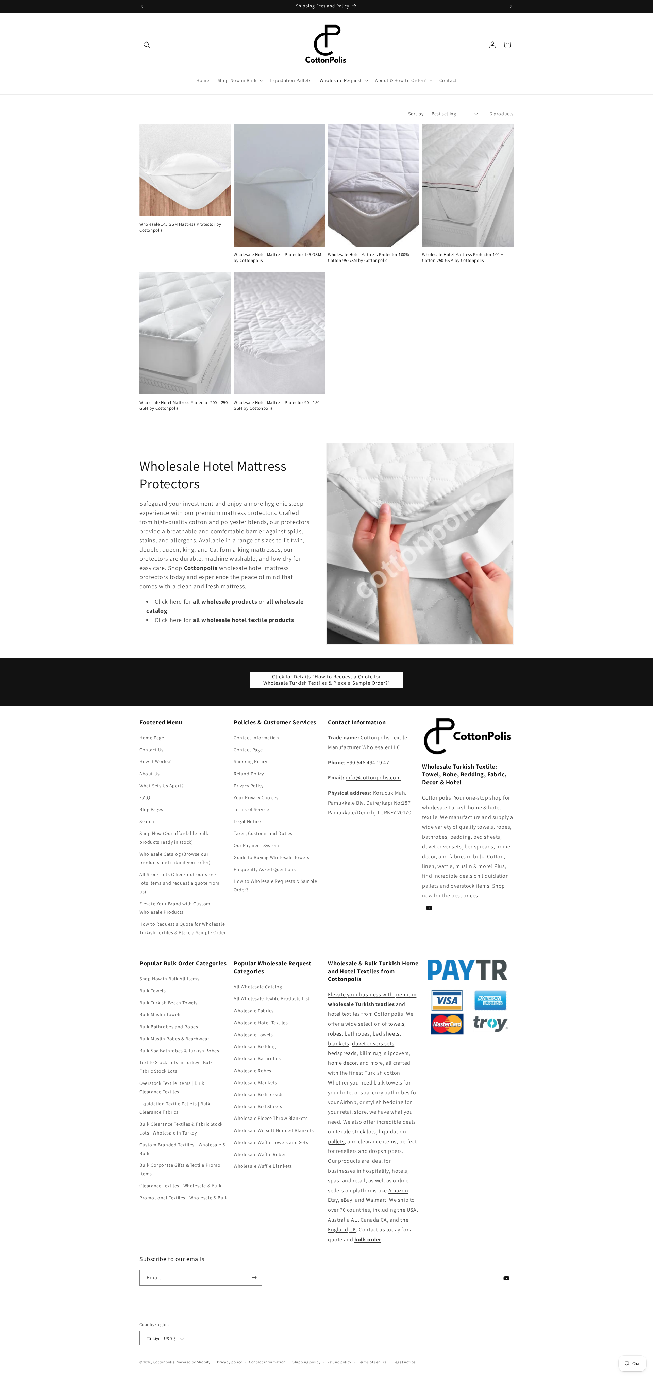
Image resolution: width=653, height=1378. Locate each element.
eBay (346, 1200)
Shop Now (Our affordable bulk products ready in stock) (173, 837)
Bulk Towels (152, 991)
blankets (338, 1043)
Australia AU (343, 1219)
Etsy (333, 1200)
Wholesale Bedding (255, 1047)
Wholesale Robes (252, 1071)
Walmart (376, 1200)
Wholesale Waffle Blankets (263, 1166)
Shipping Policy (250, 762)
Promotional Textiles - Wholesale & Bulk (183, 1198)
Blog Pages (151, 809)
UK (352, 1229)
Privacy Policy (248, 786)
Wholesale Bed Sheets (258, 1106)
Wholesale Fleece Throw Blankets (271, 1118)
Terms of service (372, 1362)
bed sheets (386, 1033)
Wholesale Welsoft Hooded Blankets (274, 1130)
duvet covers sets (373, 1043)
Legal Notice (247, 822)
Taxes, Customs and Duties (263, 833)
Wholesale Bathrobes (257, 1059)
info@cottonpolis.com (373, 778)
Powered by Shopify (193, 1362)
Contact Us (151, 749)
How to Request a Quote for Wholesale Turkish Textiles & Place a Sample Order (182, 928)
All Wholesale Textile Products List (272, 999)
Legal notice (404, 1362)
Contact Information (256, 738)
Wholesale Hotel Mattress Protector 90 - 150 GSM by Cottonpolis (277, 405)
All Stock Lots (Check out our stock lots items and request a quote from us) (179, 883)
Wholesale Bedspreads (259, 1094)
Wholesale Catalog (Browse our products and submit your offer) (175, 858)
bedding (393, 1102)
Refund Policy (249, 774)
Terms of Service (251, 809)
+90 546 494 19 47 (368, 762)
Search (146, 822)
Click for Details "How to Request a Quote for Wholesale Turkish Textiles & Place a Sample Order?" (326, 679)
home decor (342, 1063)
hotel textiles (344, 1014)
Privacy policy (229, 1362)
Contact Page (248, 749)
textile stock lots (356, 1131)
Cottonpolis (164, 1362)
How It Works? (155, 762)
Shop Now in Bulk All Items (169, 979)
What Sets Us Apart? (161, 786)
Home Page (151, 738)
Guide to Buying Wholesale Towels (271, 857)
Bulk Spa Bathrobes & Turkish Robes (179, 1050)
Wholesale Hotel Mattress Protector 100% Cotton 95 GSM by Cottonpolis (368, 257)
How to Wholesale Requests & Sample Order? (275, 885)
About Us (149, 774)
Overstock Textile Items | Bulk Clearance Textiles (171, 1087)
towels (396, 1023)
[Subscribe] (254, 1277)
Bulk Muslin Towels (160, 1015)
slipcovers (396, 1053)
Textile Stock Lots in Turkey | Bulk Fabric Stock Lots (176, 1067)
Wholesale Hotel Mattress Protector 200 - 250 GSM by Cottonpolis (183, 405)
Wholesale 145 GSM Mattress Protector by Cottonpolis (180, 227)
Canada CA (374, 1219)
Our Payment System (256, 845)
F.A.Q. (145, 797)
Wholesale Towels (253, 1034)
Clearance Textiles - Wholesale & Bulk (180, 1186)
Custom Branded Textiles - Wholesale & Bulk (182, 1149)
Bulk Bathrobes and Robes (168, 1027)
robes (335, 1033)
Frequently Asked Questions (265, 869)
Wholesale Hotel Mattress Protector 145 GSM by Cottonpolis (277, 257)
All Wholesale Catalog (258, 987)
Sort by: (416, 114)
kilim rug (370, 1053)
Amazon (398, 1190)
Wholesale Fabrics (253, 1011)
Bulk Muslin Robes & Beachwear (174, 1039)
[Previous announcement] (141, 6)
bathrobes (357, 1033)
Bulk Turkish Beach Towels (168, 1003)
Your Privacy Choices (256, 797)
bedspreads (342, 1053)
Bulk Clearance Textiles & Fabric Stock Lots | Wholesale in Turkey (181, 1128)
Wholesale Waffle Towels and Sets (271, 1142)
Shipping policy (306, 1362)
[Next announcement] (511, 6)
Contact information (267, 1362)
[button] (146, 44)
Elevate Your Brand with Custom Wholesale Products (175, 908)
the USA (406, 1210)
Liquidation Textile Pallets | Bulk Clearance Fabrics (174, 1107)
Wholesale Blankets (255, 1082)
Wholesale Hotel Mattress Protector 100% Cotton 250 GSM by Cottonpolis (462, 257)
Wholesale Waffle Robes (260, 1154)
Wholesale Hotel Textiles (261, 1023)
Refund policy (339, 1362)
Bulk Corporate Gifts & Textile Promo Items (180, 1169)
